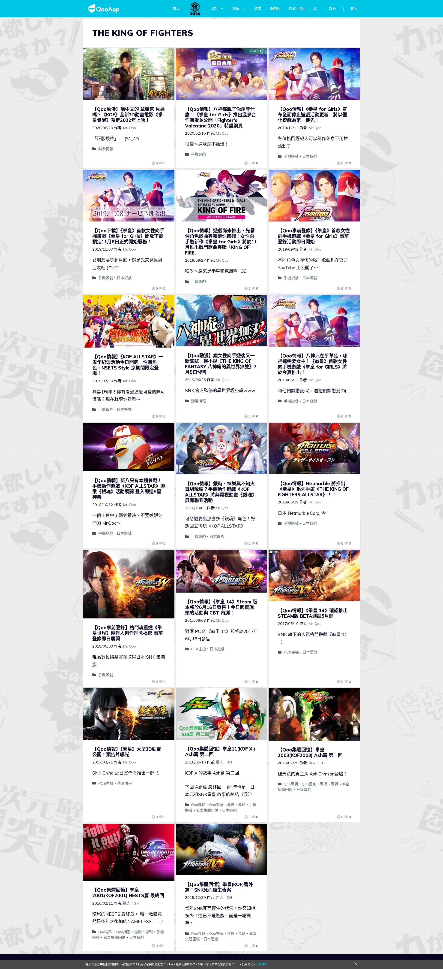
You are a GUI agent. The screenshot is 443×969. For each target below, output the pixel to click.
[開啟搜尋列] (315, 8)
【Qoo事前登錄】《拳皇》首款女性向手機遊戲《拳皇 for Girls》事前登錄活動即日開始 (314, 236)
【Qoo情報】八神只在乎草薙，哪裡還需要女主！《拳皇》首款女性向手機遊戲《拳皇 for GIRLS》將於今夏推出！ (312, 364)
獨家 (235, 8)
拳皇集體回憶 (207, 810)
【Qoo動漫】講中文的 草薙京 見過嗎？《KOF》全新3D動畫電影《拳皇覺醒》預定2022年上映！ (128, 114)
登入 (354, 8)
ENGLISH (297, 8)
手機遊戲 (198, 154)
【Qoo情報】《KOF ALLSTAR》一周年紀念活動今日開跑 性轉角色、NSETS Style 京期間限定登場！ (127, 365)
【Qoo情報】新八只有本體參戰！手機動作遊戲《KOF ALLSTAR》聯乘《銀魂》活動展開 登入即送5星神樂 (128, 489)
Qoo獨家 (216, 804)
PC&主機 (198, 649)
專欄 (230, 804)
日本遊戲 (309, 156)
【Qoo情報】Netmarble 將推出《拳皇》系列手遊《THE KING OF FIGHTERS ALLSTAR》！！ (313, 489)
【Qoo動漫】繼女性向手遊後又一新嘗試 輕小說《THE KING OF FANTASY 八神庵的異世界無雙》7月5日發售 (221, 364)
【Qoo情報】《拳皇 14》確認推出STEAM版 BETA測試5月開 (313, 613)
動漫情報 (105, 148)
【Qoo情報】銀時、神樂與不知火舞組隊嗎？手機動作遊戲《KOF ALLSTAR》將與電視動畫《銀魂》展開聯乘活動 (221, 492)
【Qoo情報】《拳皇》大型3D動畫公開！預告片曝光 (126, 751)
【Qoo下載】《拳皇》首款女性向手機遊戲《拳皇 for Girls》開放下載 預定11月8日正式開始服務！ (130, 236)
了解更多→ (263, 964)
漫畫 (257, 8)
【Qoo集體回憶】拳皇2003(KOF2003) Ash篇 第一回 (310, 752)
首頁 (176, 8)
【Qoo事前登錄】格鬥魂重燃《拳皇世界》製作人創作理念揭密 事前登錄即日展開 (127, 633)
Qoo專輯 (198, 804)
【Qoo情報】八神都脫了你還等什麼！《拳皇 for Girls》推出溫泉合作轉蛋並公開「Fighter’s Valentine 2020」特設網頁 (220, 117)
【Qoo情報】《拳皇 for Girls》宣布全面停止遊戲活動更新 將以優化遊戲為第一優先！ (312, 114)
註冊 (332, 8)
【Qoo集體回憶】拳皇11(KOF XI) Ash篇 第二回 (220, 751)
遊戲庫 (275, 8)
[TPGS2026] (195, 8)
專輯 (241, 804)
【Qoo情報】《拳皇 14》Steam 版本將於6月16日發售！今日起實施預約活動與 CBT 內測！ (221, 607)
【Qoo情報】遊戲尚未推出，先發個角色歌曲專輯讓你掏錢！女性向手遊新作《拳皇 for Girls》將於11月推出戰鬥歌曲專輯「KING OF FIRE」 (221, 242)
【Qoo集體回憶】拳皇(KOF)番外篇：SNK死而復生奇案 (219, 887)
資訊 (214, 8)
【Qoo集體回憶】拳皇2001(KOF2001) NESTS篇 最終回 (128, 892)
